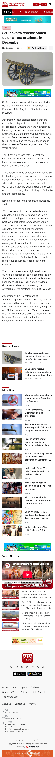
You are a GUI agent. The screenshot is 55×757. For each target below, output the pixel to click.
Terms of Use (36, 740)
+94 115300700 (11, 712)
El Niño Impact (26, 11)
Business (35, 687)
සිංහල (36, 4)
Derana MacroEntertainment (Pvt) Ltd (17, 727)
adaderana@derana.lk (14, 718)
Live (8, 11)
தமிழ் (44, 4)
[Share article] (51, 48)
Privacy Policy (20, 740)
